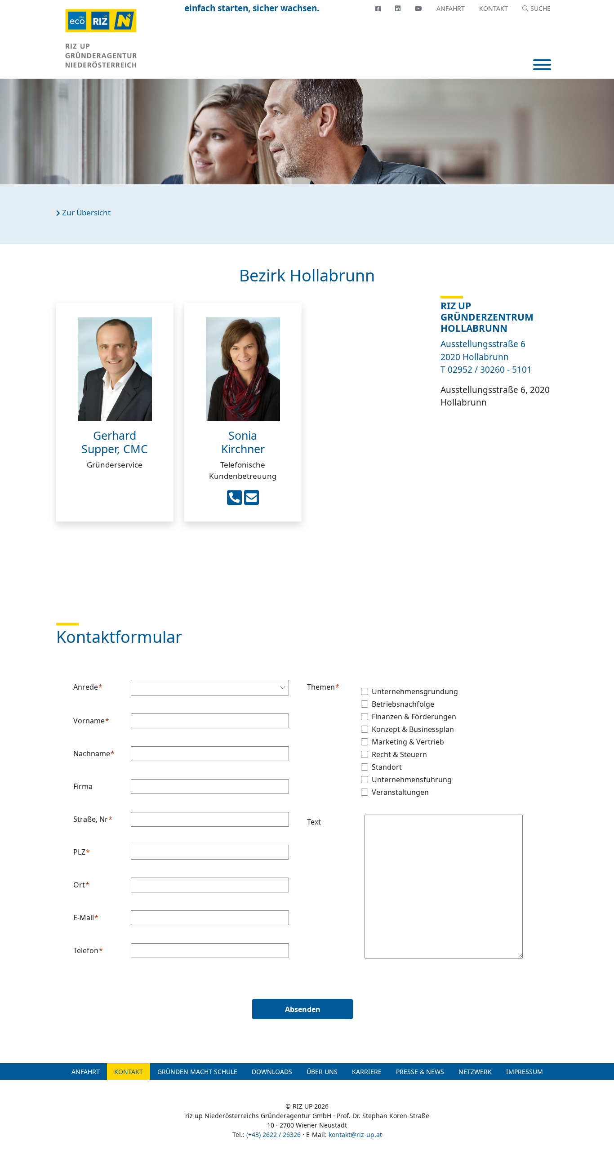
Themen (321, 687)
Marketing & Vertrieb (408, 741)
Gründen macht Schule (197, 1071)
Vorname (89, 721)
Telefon (85, 950)
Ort (79, 885)
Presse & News (420, 1071)
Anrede (85, 687)
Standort (387, 766)
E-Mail (83, 918)
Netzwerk (475, 1071)
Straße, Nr (90, 819)
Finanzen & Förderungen (414, 716)
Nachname (91, 753)
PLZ (79, 852)
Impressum (524, 1071)
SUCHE (540, 8)
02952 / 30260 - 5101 (490, 369)
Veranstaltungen (400, 792)
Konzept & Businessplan (413, 729)
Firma (83, 786)
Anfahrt (450, 8)
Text (314, 822)
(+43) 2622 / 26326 (273, 1134)
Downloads (272, 1071)
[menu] (542, 66)
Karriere (367, 1071)
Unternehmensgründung (415, 691)
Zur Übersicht (85, 212)
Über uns (322, 1071)
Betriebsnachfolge (403, 704)
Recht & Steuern (399, 754)
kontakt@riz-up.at (355, 1134)
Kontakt (493, 8)
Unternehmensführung (412, 779)
